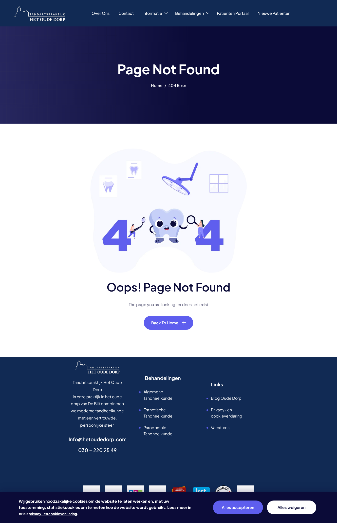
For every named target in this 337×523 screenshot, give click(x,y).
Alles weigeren (291, 507)
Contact (126, 13)
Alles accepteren (238, 507)
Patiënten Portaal (233, 13)
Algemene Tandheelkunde (158, 395)
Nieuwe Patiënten (274, 13)
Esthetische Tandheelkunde (158, 413)
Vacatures (220, 427)
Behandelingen (189, 13)
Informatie (152, 13)
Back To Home (164, 322)
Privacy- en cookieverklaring (226, 413)
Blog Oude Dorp (226, 398)
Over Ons (101, 13)
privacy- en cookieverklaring (53, 513)
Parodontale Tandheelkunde (158, 431)
